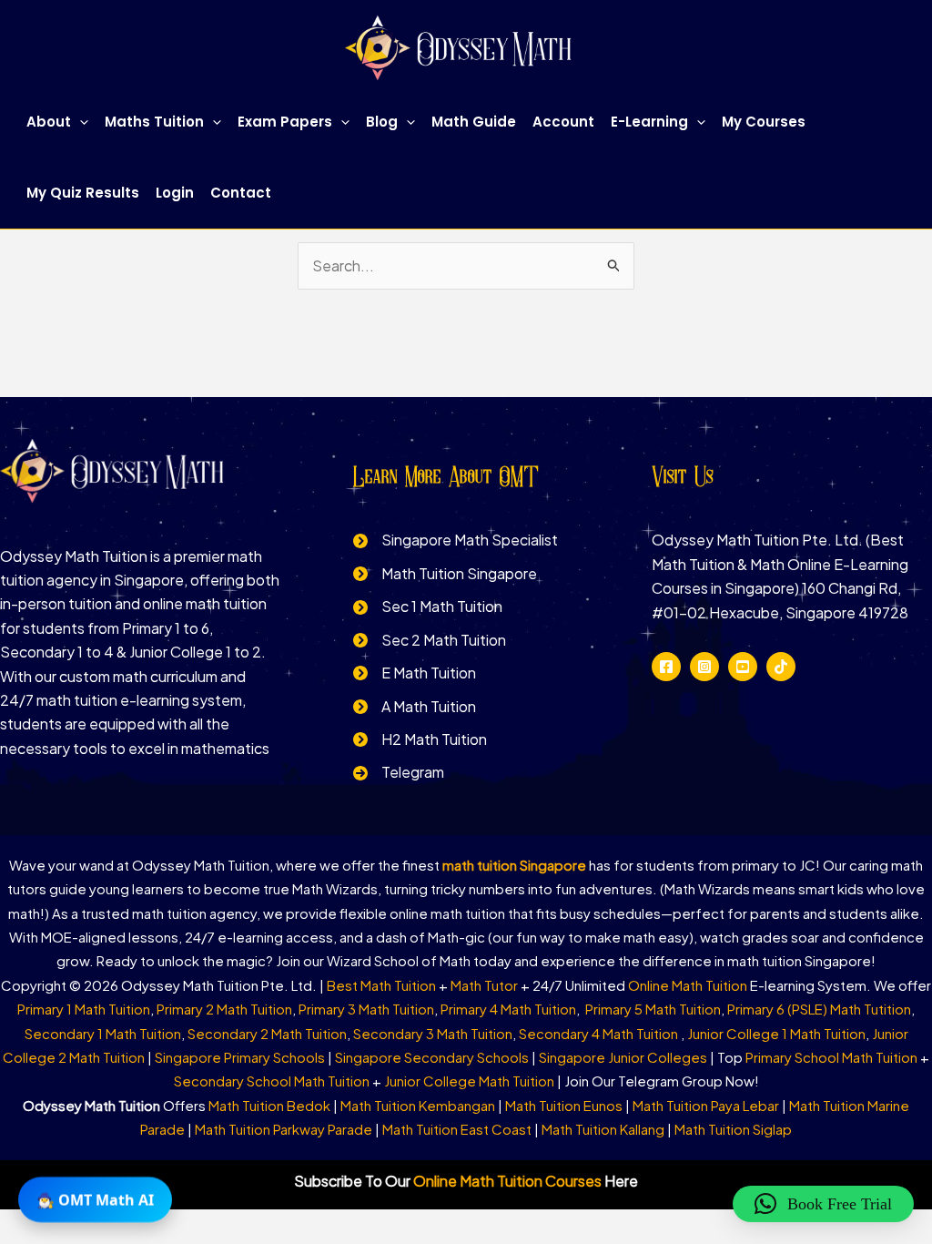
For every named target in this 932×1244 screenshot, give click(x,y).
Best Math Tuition (381, 985)
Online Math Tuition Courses (507, 1180)
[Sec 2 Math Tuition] (429, 640)
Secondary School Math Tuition (272, 1080)
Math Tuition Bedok (269, 1105)
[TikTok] (780, 666)
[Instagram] (704, 666)
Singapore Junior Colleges (623, 1057)
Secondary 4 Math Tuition (600, 1033)
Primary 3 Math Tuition (366, 1008)
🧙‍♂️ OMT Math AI (95, 1198)
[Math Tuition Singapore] (445, 574)
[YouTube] (742, 666)
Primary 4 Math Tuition (508, 1008)
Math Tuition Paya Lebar (706, 1105)
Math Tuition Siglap (733, 1128)
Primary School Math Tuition (831, 1057)
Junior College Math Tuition (469, 1080)
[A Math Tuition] (414, 707)
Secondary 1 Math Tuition (103, 1033)
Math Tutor (484, 985)
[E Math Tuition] (414, 673)
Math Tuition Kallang (603, 1128)
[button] (79, 122)
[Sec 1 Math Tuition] (427, 606)
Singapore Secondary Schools (432, 1057)
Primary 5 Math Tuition (653, 1008)
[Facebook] (666, 666)
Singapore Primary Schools (240, 1057)
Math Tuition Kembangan (417, 1105)
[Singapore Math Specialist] (455, 540)
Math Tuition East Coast (457, 1128)
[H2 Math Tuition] (420, 739)
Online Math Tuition (687, 985)
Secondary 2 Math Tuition (267, 1033)
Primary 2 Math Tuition (224, 1008)
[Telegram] (398, 772)
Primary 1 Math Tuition (83, 1008)
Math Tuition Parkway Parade (283, 1128)
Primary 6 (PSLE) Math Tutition (819, 1008)
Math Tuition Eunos (564, 1105)
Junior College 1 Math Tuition (776, 1033)
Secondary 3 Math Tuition (432, 1033)
